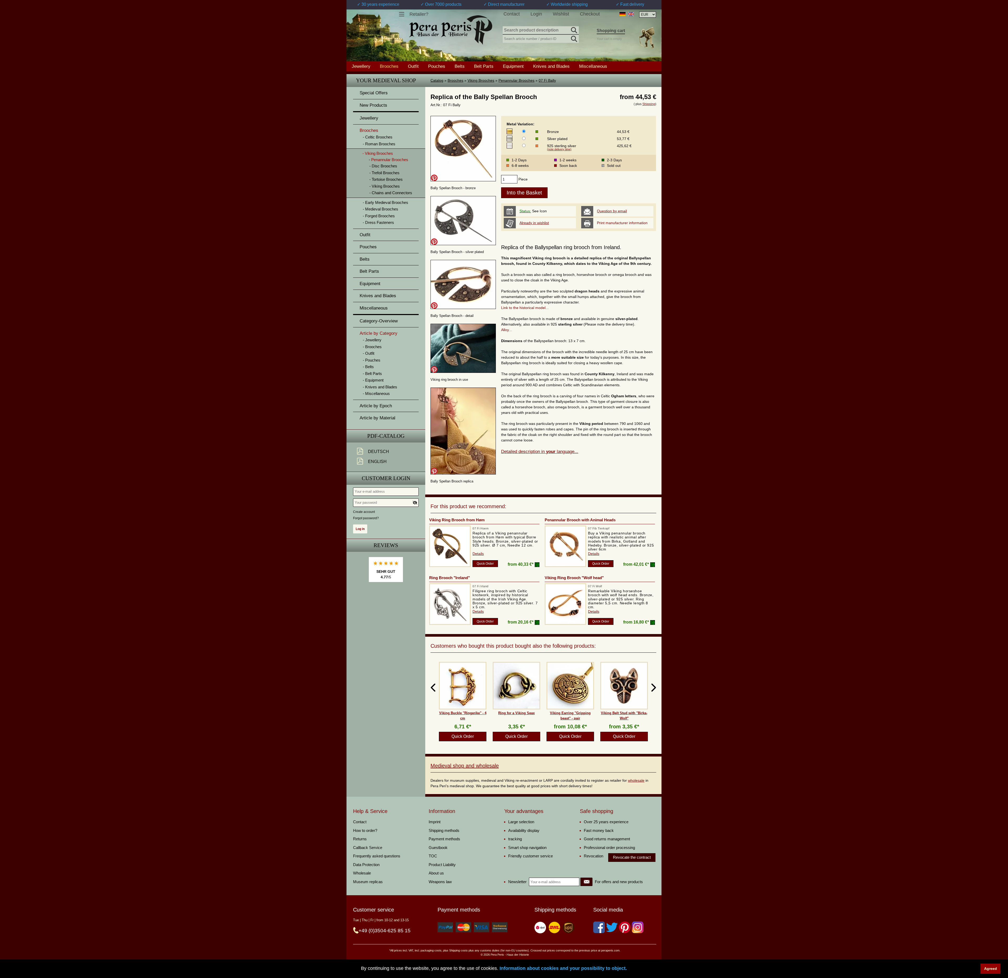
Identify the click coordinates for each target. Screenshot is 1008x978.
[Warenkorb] (646, 38)
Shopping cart (611, 30)
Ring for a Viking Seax (516, 713)
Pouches (436, 66)
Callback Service (367, 847)
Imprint (434, 822)
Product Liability (442, 864)
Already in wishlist (534, 223)
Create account (364, 512)
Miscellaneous (593, 66)
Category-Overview (379, 320)
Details (478, 554)
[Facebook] (599, 927)
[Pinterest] (625, 927)
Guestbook (438, 847)
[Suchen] (573, 29)
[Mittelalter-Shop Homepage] (450, 30)
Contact (511, 14)
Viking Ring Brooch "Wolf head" (574, 577)
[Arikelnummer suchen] (573, 37)
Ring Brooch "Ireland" (449, 577)
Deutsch (378, 451)
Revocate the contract (632, 857)
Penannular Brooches (516, 80)
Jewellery (361, 66)
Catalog (436, 80)
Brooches (455, 80)
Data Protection (366, 864)
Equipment (513, 66)
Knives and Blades (551, 66)
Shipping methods (444, 830)
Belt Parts (484, 66)
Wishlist (561, 14)
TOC (433, 856)
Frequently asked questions (376, 856)
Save (434, 177)
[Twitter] (612, 927)
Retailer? (419, 14)
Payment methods (444, 839)
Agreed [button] (990, 968)
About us (436, 873)
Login (536, 14)
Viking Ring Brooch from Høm (457, 520)
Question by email (612, 211)
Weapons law (440, 881)
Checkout (590, 14)
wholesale (636, 780)
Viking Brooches (481, 80)
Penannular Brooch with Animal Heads (580, 520)
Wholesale (362, 873)
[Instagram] (637, 927)
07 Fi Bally (547, 80)
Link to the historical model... (525, 308)
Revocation (593, 856)
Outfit (413, 66)
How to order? (365, 830)
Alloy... (506, 330)
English (377, 461)
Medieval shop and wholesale (464, 766)
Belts (460, 66)
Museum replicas (368, 881)
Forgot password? (366, 518)
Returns (360, 839)
